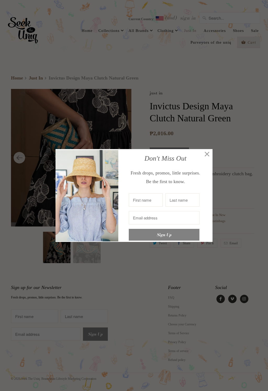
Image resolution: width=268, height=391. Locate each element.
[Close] (207, 154)
